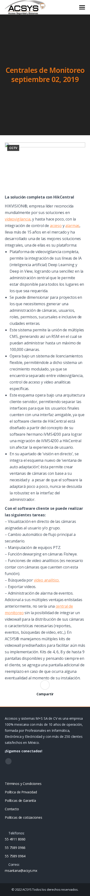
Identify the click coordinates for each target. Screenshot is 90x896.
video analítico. (47, 580)
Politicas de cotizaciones (23, 817)
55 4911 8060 (15, 839)
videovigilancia (17, 219)
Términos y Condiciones (23, 783)
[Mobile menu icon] (82, 7)
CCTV (13, 148)
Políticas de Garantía (20, 800)
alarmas (72, 225)
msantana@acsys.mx (21, 870)
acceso (56, 225)
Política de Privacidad (21, 792)
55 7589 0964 (15, 856)
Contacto (12, 809)
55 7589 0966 (15, 847)
